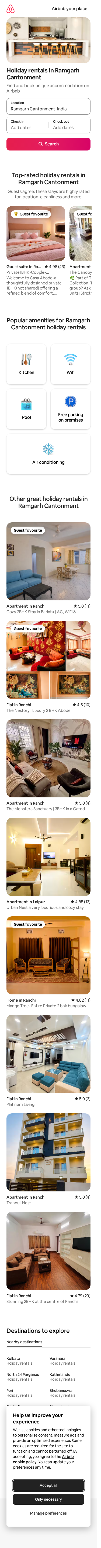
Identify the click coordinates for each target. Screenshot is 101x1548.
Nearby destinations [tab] (24, 1341)
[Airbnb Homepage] (10, 8)
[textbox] (27, 127)
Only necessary (48, 1499)
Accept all (48, 1485)
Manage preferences (48, 1513)
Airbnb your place (69, 8)
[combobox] (48, 109)
